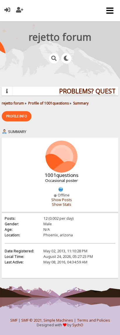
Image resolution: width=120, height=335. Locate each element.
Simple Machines (58, 320)
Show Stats (61, 204)
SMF (13, 320)
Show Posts (61, 199)
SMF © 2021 (31, 320)
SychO (77, 324)
